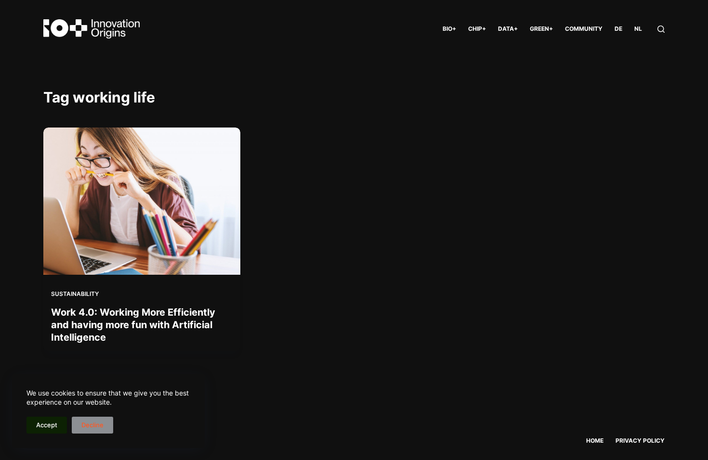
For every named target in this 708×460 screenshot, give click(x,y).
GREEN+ (541, 28)
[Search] (661, 29)
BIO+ (449, 28)
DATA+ (508, 28)
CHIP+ (477, 28)
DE (618, 28)
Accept (46, 425)
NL (638, 28)
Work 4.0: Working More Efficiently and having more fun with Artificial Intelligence (133, 325)
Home (594, 440)
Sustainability (75, 293)
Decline (92, 425)
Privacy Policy (640, 440)
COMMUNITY (584, 28)
